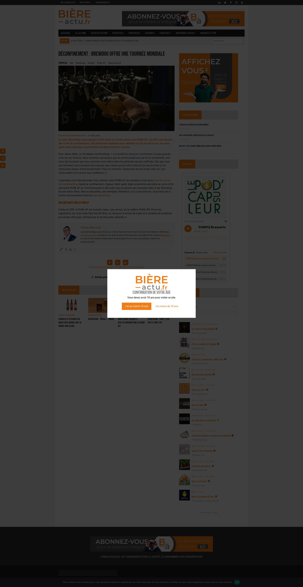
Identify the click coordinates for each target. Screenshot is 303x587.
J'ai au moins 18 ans (136, 306)
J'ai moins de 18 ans (166, 306)
